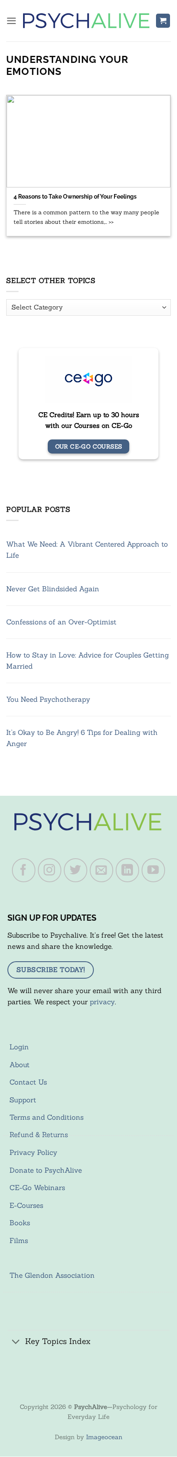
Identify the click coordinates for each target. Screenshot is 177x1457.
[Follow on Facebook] (24, 870)
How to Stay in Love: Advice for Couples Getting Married (87, 660)
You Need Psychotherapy (48, 699)
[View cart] (163, 21)
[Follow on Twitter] (76, 870)
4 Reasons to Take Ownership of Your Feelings (75, 196)
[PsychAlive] (86, 20)
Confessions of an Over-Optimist (61, 621)
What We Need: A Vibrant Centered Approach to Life (87, 550)
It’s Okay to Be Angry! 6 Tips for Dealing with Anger (82, 738)
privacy (102, 1001)
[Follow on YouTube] (153, 870)
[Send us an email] (102, 870)
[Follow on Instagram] (50, 870)
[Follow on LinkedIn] (128, 870)
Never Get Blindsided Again (52, 588)
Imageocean (104, 1437)
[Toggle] (16, 1342)
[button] (11, 20)
